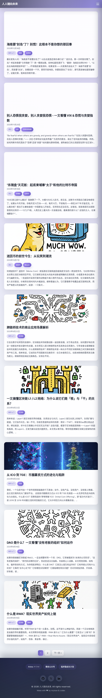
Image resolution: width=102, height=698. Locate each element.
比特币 (27, 194)
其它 (9, 129)
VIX (17, 129)
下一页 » (58, 653)
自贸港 (28, 53)
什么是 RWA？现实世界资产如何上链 (31, 614)
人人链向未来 (10, 4)
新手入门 (11, 53)
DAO (20, 551)
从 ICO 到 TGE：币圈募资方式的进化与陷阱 (36, 475)
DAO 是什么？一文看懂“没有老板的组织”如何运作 (40, 542)
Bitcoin (27, 265)
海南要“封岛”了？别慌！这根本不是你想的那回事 (39, 44)
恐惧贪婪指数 (27, 129)
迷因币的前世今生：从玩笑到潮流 (29, 256)
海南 (20, 53)
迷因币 (18, 265)
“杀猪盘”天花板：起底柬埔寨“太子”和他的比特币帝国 (42, 185)
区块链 (21, 336)
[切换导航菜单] (97, 4)
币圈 (20, 484)
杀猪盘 (18, 194)
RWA (29, 623)
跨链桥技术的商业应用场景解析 (28, 327)
